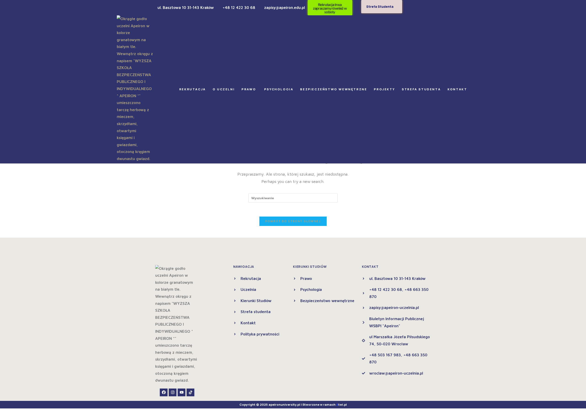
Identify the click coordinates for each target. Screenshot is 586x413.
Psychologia (278, 89)
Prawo (249, 89)
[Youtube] (181, 392)
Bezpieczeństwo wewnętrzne (333, 89)
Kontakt (457, 89)
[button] (193, 89)
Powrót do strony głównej (292, 221)
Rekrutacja (192, 89)
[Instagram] (172, 392)
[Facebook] (164, 392)
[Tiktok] (190, 392)
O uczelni (224, 89)
